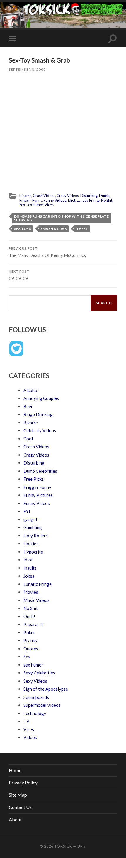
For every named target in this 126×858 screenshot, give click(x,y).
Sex (22, 204)
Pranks (30, 640)
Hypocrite (33, 551)
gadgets (31, 519)
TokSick (63, 846)
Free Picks (33, 479)
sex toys (22, 228)
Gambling (32, 527)
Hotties (30, 543)
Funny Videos (55, 200)
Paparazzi (33, 624)
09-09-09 (19, 275)
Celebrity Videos (39, 430)
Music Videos (36, 600)
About (15, 819)
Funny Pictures (38, 495)
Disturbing (89, 195)
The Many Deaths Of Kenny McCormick (47, 252)
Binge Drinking (38, 414)
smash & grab (53, 228)
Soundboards (36, 697)
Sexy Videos (35, 681)
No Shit (106, 200)
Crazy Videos (68, 195)
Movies (30, 592)
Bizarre (25, 195)
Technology (34, 713)
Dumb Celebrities (40, 471)
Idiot (71, 200)
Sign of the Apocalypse (45, 689)
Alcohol (30, 390)
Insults (30, 568)
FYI (26, 511)
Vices (49, 204)
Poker (29, 632)
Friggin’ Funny (37, 487)
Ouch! (29, 616)
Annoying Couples (41, 398)
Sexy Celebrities (39, 672)
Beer (28, 406)
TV (26, 721)
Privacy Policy (23, 782)
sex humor (34, 204)
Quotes (30, 648)
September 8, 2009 (27, 69)
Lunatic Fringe (88, 200)
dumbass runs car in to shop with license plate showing (61, 218)
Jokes (28, 575)
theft (82, 228)
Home (15, 770)
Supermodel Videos (42, 705)
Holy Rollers (35, 535)
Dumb (104, 195)
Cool (28, 438)
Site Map (18, 795)
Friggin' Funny (30, 200)
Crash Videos (44, 195)
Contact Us (20, 807)
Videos (30, 737)
